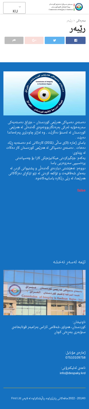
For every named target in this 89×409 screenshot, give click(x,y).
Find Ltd (16, 398)
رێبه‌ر (69, 20)
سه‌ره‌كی (81, 20)
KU (15, 11)
